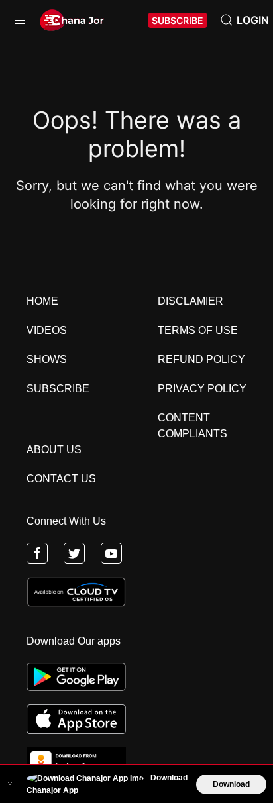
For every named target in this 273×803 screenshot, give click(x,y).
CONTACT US (61, 478)
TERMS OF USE (198, 330)
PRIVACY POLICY (202, 388)
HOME (42, 301)
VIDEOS (47, 330)
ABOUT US (54, 449)
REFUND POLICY (201, 359)
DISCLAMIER (190, 301)
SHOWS (47, 359)
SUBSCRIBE (177, 20)
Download (231, 784)
